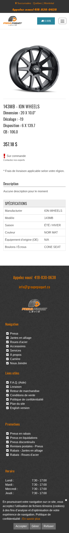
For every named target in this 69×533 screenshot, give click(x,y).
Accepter (21, 526)
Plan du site (17, 403)
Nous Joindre (18, 363)
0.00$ (47, 20)
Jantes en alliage (20, 337)
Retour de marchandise (24, 391)
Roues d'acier (18, 342)
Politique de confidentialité (26, 399)
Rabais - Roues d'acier (24, 454)
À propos (15, 354)
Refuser (49, 526)
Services (15, 350)
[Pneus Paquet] (13, 21)
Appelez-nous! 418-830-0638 (34, 9)
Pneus (13, 333)
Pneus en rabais (20, 433)
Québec (37, 3)
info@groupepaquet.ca (34, 286)
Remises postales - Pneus (26, 446)
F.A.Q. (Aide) (17, 382)
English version (19, 407)
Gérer (35, 526)
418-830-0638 (45, 277)
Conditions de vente (22, 395)
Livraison (15, 386)
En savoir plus (31, 518)
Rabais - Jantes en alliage (26, 450)
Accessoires (17, 346)
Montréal (49, 3)
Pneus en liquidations (23, 437)
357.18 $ (10, 144)
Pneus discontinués (22, 442)
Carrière (14, 359)
